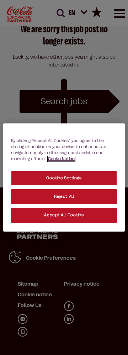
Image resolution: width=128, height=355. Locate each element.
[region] (64, 177)
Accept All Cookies (64, 215)
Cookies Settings (63, 178)
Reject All (64, 196)
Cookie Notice (61, 159)
